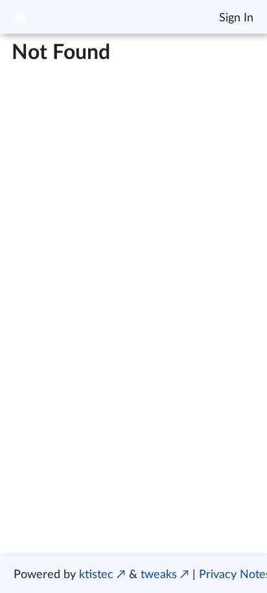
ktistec (96, 573)
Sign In (236, 17)
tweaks (159, 573)
